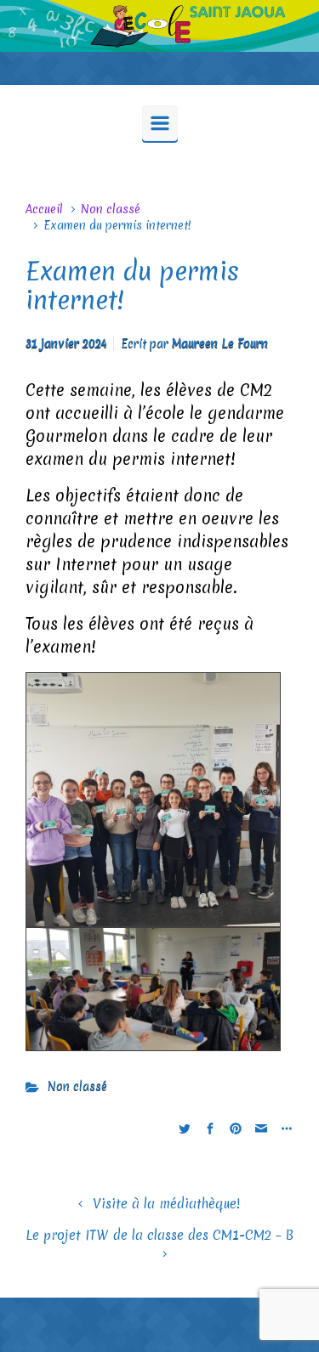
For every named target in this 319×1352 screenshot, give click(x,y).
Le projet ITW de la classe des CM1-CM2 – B (159, 1235)
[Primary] (160, 123)
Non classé (110, 209)
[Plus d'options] (284, 1128)
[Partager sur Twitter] (185, 1128)
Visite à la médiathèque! (166, 1204)
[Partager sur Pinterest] (236, 1128)
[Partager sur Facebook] (210, 1128)
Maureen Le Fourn (220, 343)
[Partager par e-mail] (261, 1128)
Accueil (44, 209)
